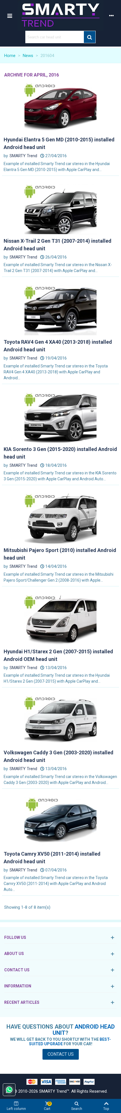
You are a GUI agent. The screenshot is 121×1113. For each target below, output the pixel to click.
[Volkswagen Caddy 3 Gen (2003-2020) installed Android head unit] (60, 720)
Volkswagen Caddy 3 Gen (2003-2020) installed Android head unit (58, 756)
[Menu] (9, 15)
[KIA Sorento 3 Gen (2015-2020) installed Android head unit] (60, 417)
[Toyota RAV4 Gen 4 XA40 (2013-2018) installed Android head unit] (60, 310)
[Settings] (111, 15)
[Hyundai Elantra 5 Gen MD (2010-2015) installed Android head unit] (60, 107)
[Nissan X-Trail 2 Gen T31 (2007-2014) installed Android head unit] (60, 208)
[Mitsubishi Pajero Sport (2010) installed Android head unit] (60, 518)
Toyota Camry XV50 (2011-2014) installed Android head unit (52, 857)
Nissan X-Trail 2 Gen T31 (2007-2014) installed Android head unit (57, 244)
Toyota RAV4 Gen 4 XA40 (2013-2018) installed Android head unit (58, 345)
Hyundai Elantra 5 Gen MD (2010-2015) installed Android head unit (59, 143)
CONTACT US (17, 970)
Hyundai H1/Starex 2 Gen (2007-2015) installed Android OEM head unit (58, 655)
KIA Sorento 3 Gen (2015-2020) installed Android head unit (60, 453)
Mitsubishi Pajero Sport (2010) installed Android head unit (60, 554)
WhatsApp (9, 1089)
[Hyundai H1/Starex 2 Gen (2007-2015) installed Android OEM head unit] (60, 619)
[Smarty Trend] (60, 15)
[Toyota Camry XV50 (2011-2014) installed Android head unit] (60, 821)
